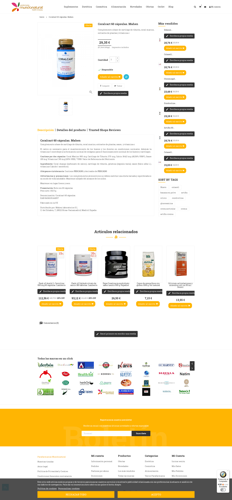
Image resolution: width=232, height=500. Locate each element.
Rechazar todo (76, 494)
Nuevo (163, 187)
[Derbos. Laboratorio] (45, 365)
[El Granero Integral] (66, 374)
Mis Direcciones (179, 476)
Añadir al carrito (109, 76)
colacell (175, 187)
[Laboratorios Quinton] (126, 374)
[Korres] (106, 374)
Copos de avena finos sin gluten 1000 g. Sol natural (148, 284)
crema (184, 208)
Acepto (156, 494)
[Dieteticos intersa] (45, 374)
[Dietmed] (45, 383)
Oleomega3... (170, 79)
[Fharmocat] (86, 365)
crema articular (167, 208)
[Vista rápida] (40, 261)
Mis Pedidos (177, 471)
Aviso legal (42, 466)
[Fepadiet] (66, 392)
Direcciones (96, 476)
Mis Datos (176, 466)
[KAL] (106, 365)
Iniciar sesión (178, 461)
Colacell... (168, 54)
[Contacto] (205, 7)
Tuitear (119, 86)
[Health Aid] (86, 374)
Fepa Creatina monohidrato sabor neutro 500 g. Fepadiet (116, 284)
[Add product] (126, 77)
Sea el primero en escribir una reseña (118, 333)
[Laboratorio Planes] (126, 365)
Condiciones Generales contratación (54, 476)
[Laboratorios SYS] (126, 383)
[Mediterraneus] (166, 383)
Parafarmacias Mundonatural (51, 457)
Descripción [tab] (45, 130)
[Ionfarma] (86, 392)
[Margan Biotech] (146, 392)
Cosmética (150, 466)
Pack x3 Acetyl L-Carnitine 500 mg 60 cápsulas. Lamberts (52, 284)
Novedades (123, 466)
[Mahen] (146, 374)
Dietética (149, 461)
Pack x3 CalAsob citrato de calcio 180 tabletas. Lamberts (83, 284)
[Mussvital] (166, 392)
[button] (200, 6)
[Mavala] (166, 374)
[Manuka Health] (146, 383)
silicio (163, 198)
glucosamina (166, 203)
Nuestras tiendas (45, 461)
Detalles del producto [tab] (71, 130)
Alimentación (151, 471)
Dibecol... (168, 30)
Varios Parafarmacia (155, 476)
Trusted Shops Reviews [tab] (105, 130)
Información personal (101, 461)
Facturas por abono (100, 471)
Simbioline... (170, 103)
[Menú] (227, 471)
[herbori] (86, 383)
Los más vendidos (126, 471)
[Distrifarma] (66, 365)
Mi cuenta (97, 455)
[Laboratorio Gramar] (106, 383)
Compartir (106, 86)
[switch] (223, 489)
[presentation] (192, 363)
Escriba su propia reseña (115, 93)
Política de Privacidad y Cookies (52, 471)
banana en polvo (168, 192)
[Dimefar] (45, 392)
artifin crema (166, 214)
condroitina (177, 198)
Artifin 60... (169, 127)
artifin (184, 192)
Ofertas (121, 461)
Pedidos (95, 466)
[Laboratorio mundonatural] (106, 392)
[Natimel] (186, 374)
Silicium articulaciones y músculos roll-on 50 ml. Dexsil (180, 285)
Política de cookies (47, 488)
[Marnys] (166, 365)
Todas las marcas (126, 476)
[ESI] (66, 383)
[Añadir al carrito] (40, 277)
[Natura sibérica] (186, 383)
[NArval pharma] (186, 365)
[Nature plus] (186, 392)
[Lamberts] (126, 392)
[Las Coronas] (146, 365)
